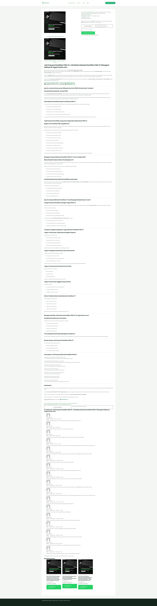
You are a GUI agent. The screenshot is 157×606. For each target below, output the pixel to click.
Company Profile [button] (71, 2)
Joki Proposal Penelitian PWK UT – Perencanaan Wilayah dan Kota (59, 83)
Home (82, 12)
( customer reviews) (85, 17)
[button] (110, 3)
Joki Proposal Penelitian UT (89, 12)
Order (84, 2)
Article (87, 2)
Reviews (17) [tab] (61, 36)
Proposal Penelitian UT (88, 26)
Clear (106, 26)
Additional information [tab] (55, 36)
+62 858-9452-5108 (70, 84)
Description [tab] (48, 36)
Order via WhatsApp (88, 32)
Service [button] (78, 2)
